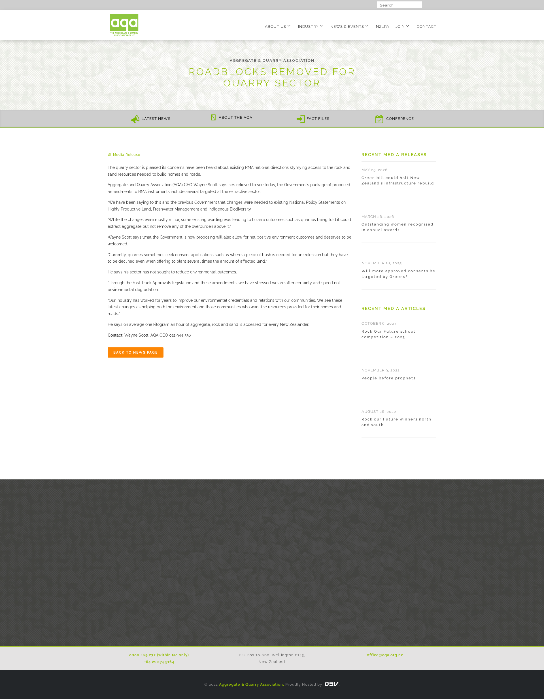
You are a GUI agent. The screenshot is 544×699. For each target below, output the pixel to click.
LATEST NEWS (156, 119)
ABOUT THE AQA (235, 117)
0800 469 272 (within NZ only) (159, 655)
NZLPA (382, 26)
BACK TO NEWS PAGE (135, 352)
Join (400, 26)
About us (275, 26)
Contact (426, 26)
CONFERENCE (400, 119)
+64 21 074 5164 (159, 662)
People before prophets (389, 378)
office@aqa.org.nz (385, 655)
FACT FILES (318, 119)
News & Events (347, 26)
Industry (308, 26)
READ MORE (272, 616)
